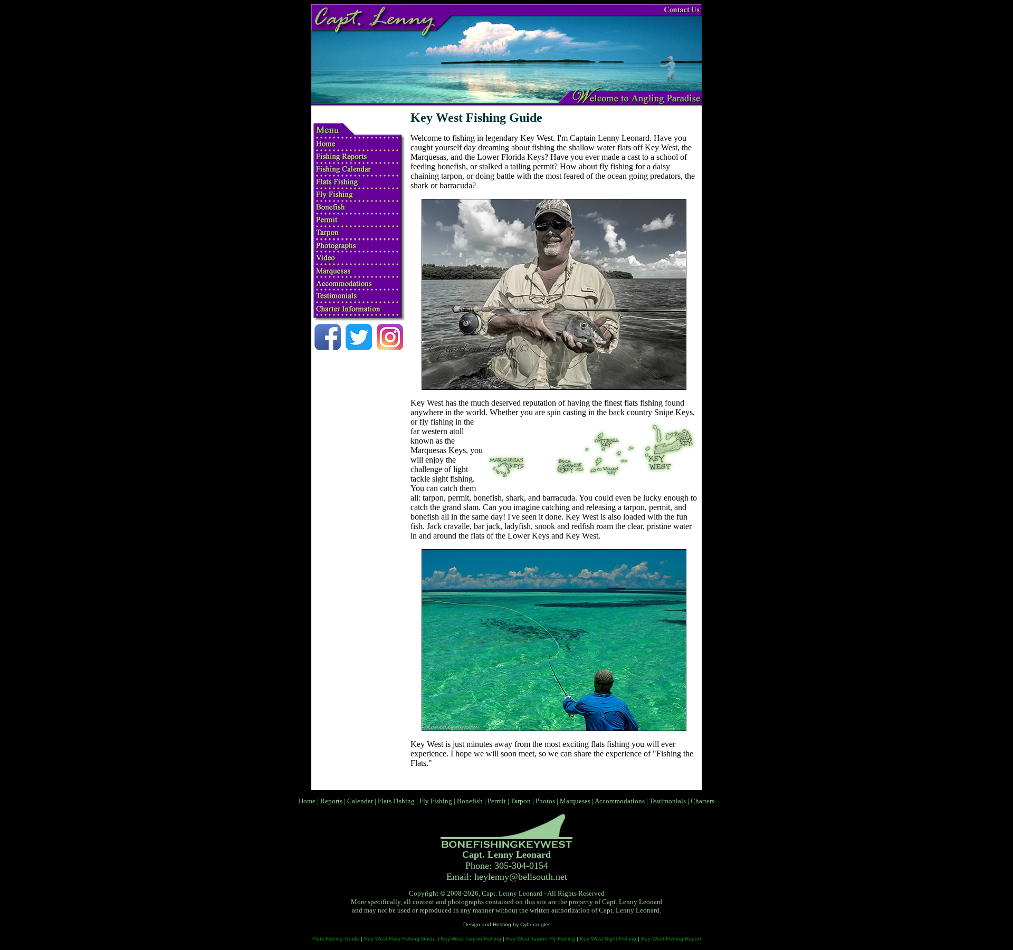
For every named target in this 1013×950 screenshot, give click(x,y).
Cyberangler (535, 924)
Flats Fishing (396, 801)
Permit (497, 801)
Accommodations (620, 801)
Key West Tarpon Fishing (471, 939)
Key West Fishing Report (671, 939)
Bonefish (470, 801)
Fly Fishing (435, 801)
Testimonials (667, 801)
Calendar (360, 801)
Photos (545, 801)
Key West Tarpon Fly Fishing (540, 939)
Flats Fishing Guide (335, 939)
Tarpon (521, 801)
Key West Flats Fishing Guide (400, 939)
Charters (702, 801)
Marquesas (575, 801)
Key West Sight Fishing (608, 939)
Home (307, 801)
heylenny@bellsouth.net (520, 876)
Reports (331, 801)
